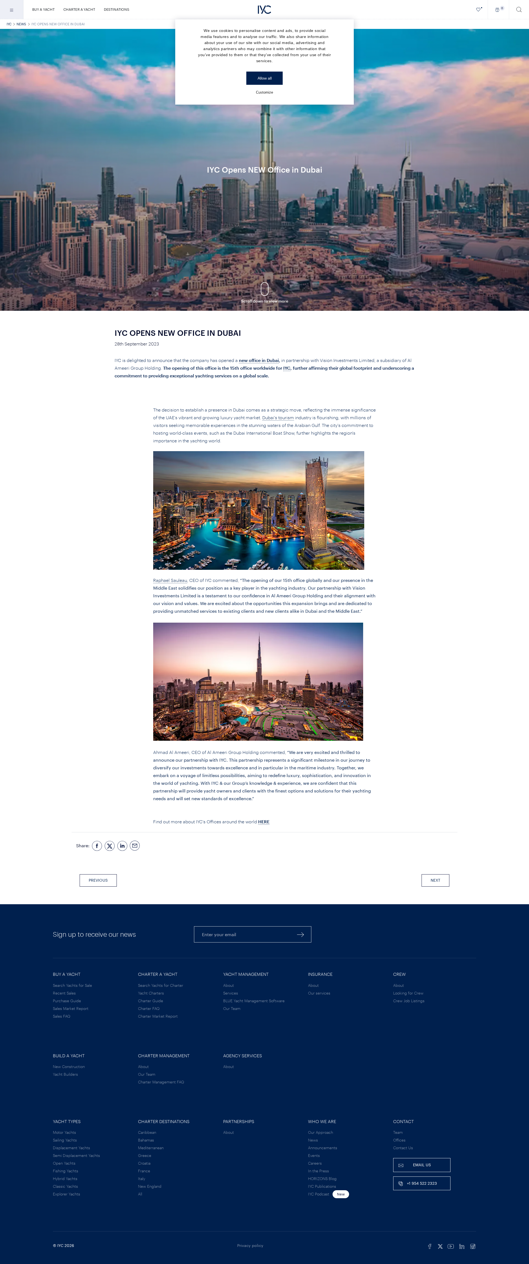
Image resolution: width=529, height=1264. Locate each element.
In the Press (318, 1170)
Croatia (144, 1163)
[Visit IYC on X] (440, 1245)
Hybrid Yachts (65, 1178)
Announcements (322, 1147)
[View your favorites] (478, 9)
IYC (9, 24)
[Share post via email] (135, 845)
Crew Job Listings (409, 1000)
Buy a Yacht (43, 9)
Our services (319, 993)
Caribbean (147, 1132)
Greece (144, 1155)
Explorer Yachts (66, 1194)
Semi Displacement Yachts (76, 1155)
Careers (315, 1163)
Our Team (232, 1008)
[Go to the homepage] (264, 9)
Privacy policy (250, 1245)
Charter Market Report (158, 1016)
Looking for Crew (408, 993)
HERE (263, 821)
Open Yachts (64, 1163)
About (228, 985)
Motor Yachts (64, 1132)
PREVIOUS (98, 880)
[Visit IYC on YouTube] (450, 1245)
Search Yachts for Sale (72, 985)
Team (398, 1132)
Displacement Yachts (71, 1147)
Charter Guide (150, 1000)
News (21, 24)
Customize (264, 92)
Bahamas (146, 1140)
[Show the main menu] (11, 9)
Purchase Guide (67, 1000)
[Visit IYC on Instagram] (472, 1245)
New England (149, 1186)
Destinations (116, 9)
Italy (141, 1178)
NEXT (435, 880)
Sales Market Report (70, 1008)
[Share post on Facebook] (97, 845)
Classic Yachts (65, 1186)
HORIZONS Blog (322, 1178)
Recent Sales (64, 993)
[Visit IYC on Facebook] (430, 1245)
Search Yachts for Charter (160, 985)
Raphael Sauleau (170, 580)
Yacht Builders (65, 1074)
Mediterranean (151, 1147)
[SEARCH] (519, 9)
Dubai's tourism (278, 417)
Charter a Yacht (79, 9)
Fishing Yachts (65, 1170)
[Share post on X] (109, 845)
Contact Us (403, 1147)
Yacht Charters (151, 993)
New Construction (69, 1066)
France (144, 1170)
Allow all (265, 78)
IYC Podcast (318, 1194)
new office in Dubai (259, 360)
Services (230, 993)
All (140, 1194)
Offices (399, 1140)
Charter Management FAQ (161, 1082)
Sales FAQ (61, 1016)
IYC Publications (322, 1186)
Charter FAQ (149, 1008)
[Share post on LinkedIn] (122, 845)
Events (314, 1155)
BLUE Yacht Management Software (254, 1000)
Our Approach (320, 1132)
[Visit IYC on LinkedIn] (461, 1245)
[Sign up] (300, 934)
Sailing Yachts (65, 1140)
